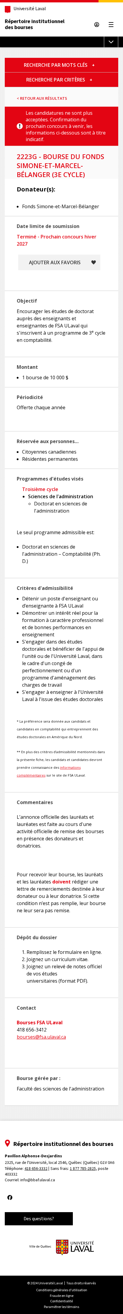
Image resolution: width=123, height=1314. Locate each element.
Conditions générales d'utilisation (61, 1290)
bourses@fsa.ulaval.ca (41, 1037)
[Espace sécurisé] (97, 24)
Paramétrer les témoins (61, 1307)
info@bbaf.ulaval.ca (37, 1180)
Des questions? (39, 1218)
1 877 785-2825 (83, 1168)
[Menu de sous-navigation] (111, 42)
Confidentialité (61, 1301)
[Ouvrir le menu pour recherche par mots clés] (93, 65)
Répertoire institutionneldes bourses (34, 24)
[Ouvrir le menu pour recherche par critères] (91, 80)
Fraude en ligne (61, 1295)
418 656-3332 (35, 1168)
